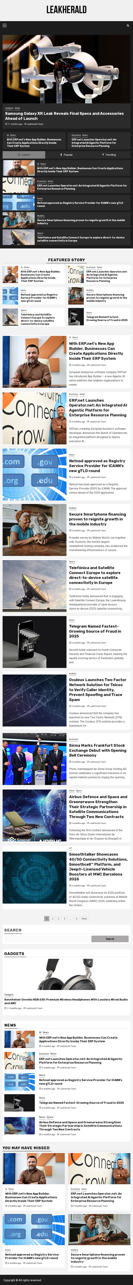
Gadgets (9, 108)
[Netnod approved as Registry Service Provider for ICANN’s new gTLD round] (19, 202)
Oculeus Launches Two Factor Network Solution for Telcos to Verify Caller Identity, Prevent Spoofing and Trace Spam (97, 689)
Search (13, 930)
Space (40, 233)
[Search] (128, 25)
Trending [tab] (110, 154)
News (20, 135)
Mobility (41, 216)
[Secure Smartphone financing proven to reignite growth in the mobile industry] (19, 220)
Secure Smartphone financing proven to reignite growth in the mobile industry (106, 297)
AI (38, 164)
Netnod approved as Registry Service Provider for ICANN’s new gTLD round (95, 143)
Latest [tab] (25, 154)
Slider (17, 108)
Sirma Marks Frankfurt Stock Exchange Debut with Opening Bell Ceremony (97, 750)
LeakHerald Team (35, 124)
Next (84, 918)
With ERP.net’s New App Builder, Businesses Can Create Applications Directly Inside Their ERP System (40, 276)
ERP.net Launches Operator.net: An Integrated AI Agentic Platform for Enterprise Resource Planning (29, 142)
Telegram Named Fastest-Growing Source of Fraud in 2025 (107, 319)
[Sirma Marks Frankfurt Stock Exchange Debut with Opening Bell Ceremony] (34, 759)
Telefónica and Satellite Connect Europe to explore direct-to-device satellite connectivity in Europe (38, 319)
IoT (70, 848)
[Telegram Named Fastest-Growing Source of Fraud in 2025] (76, 316)
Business (11, 135)
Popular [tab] (68, 154)
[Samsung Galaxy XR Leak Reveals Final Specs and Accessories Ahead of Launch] (66, 69)
